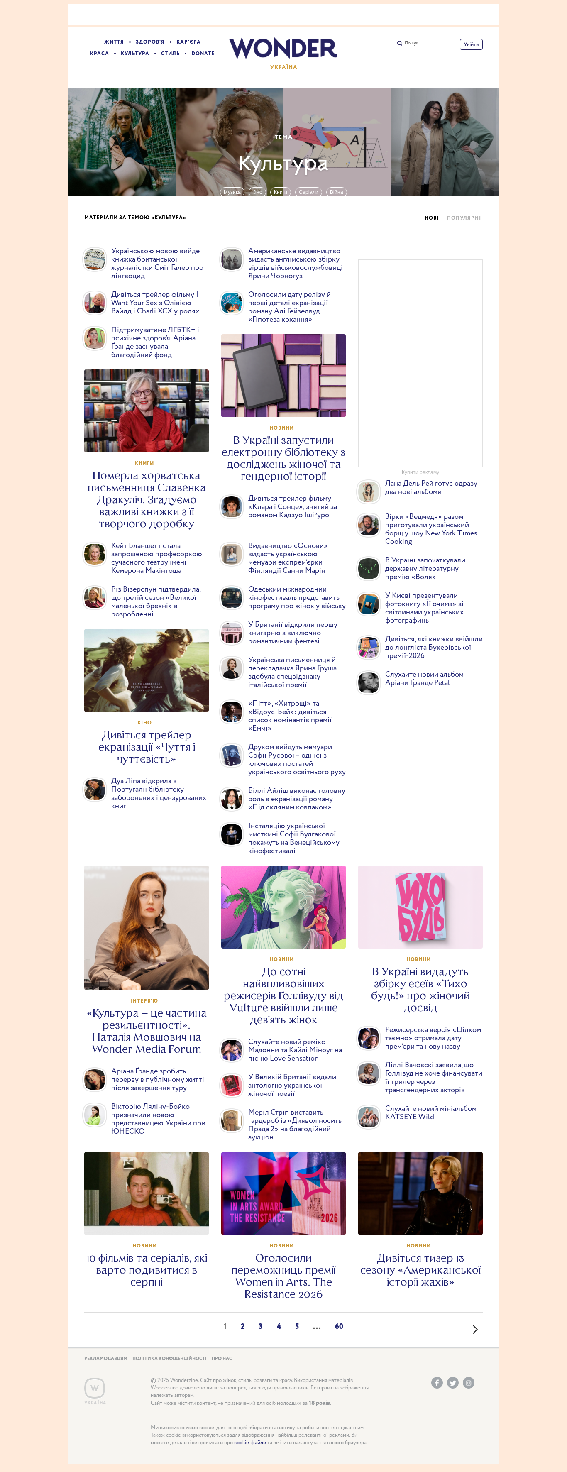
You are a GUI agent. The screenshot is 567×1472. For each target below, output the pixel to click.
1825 (150, 438)
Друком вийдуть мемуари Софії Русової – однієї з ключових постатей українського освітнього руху (297, 759)
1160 (287, 934)
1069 (151, 1221)
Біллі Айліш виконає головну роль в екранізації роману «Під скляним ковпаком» (296, 799)
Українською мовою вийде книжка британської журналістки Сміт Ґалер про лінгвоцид (157, 263)
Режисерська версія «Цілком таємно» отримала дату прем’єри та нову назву (433, 1038)
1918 (287, 403)
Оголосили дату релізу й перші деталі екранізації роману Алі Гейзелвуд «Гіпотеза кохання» (289, 307)
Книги (280, 192)
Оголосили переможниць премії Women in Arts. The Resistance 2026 (283, 1276)
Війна (336, 192)
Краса (99, 53)
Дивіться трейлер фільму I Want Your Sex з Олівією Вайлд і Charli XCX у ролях (155, 303)
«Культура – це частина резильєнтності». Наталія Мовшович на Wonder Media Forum (147, 1031)
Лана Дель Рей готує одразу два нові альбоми (431, 487)
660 (424, 1221)
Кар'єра (188, 42)
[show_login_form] (471, 44)
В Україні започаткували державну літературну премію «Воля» (425, 568)
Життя (114, 42)
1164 (150, 976)
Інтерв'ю (144, 1001)
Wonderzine (94, 1388)
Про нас (222, 1358)
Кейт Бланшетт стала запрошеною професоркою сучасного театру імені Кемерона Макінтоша (156, 558)
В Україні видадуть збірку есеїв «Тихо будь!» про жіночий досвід (420, 990)
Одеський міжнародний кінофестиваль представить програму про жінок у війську (297, 597)
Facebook (437, 1383)
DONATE (203, 53)
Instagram (468, 1383)
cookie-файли (250, 1443)
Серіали (308, 192)
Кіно (257, 192)
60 (339, 1326)
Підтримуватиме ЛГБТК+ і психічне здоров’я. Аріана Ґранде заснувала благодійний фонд (155, 342)
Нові (432, 218)
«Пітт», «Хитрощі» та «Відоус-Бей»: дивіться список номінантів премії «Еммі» (290, 716)
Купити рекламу (420, 472)
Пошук (411, 43)
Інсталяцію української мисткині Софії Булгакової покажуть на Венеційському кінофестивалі (294, 838)
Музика (232, 192)
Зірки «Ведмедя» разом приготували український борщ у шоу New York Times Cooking (431, 529)
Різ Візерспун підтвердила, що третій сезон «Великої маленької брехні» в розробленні (155, 602)
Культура (135, 53)
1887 (150, 697)
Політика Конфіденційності (169, 1358)
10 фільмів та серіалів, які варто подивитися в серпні (146, 1270)
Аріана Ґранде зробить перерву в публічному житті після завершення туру (157, 1079)
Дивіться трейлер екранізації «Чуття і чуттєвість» (146, 747)
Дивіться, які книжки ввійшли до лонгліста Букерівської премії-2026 (434, 647)
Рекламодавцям (105, 1358)
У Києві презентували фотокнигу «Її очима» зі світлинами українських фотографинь (424, 608)
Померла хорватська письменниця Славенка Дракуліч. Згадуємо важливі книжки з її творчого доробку (147, 499)
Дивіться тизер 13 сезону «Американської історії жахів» (420, 1270)
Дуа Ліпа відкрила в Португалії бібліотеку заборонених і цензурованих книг (158, 793)
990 (424, 934)
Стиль (170, 53)
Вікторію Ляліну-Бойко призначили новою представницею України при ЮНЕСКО (158, 1119)
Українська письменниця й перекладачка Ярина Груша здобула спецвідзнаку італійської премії (292, 672)
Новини (281, 428)
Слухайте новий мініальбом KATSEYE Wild (431, 1113)
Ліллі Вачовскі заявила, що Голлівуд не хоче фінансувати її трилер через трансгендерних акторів (433, 1077)
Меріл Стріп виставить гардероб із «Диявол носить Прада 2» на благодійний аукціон (295, 1125)
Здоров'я (150, 42)
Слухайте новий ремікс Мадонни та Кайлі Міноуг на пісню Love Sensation (295, 1050)
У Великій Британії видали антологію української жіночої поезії (292, 1085)
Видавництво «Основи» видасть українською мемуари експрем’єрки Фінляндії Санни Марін (288, 558)
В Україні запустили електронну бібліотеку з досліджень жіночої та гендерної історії (283, 458)
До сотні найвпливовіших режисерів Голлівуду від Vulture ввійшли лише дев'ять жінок (284, 996)
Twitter (453, 1383)
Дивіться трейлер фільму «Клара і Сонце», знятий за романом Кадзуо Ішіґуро (292, 506)
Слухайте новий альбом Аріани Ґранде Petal (424, 678)
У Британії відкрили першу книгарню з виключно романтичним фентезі (292, 633)
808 (287, 1221)
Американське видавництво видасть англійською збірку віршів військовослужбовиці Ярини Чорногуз (295, 263)
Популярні (464, 218)
